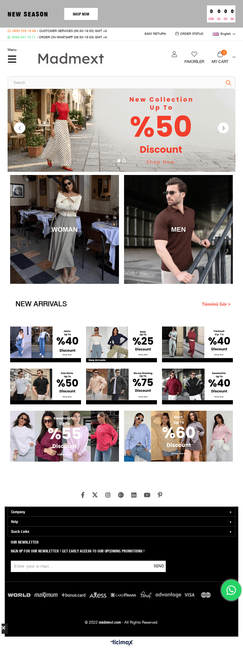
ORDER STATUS (191, 33)
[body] (121, 344)
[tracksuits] (197, 344)
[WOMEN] (121, 130)
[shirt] (178, 438)
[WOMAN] (64, 229)
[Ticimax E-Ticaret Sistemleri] (121, 643)
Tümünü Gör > (216, 304)
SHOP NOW (81, 14)
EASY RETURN (155, 33)
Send (159, 566)
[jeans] (45, 344)
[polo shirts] (45, 386)
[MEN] (178, 229)
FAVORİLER (194, 62)
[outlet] (121, 386)
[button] (119, 160)
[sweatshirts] (197, 386)
